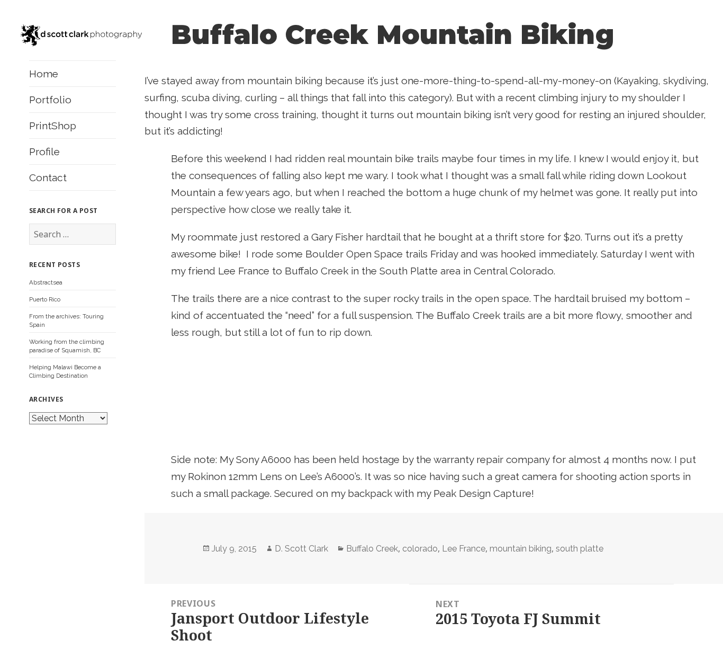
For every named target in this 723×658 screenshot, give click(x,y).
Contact (48, 177)
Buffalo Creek (372, 549)
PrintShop (52, 125)
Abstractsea (45, 282)
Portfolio (50, 99)
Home (43, 73)
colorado (420, 549)
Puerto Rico (44, 299)
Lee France (463, 549)
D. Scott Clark (301, 549)
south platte (579, 549)
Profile (44, 151)
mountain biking (521, 549)
